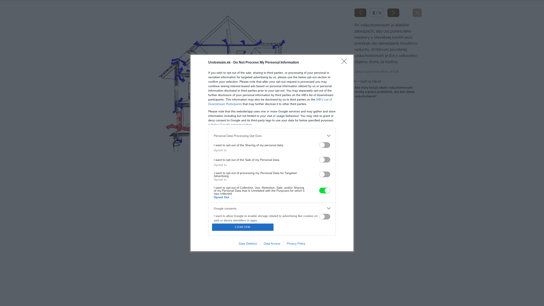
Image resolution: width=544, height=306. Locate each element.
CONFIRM (243, 227)
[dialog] (272, 153)
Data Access (272, 243)
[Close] (345, 63)
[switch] (324, 145)
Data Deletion (248, 243)
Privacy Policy (296, 243)
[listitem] (272, 135)
